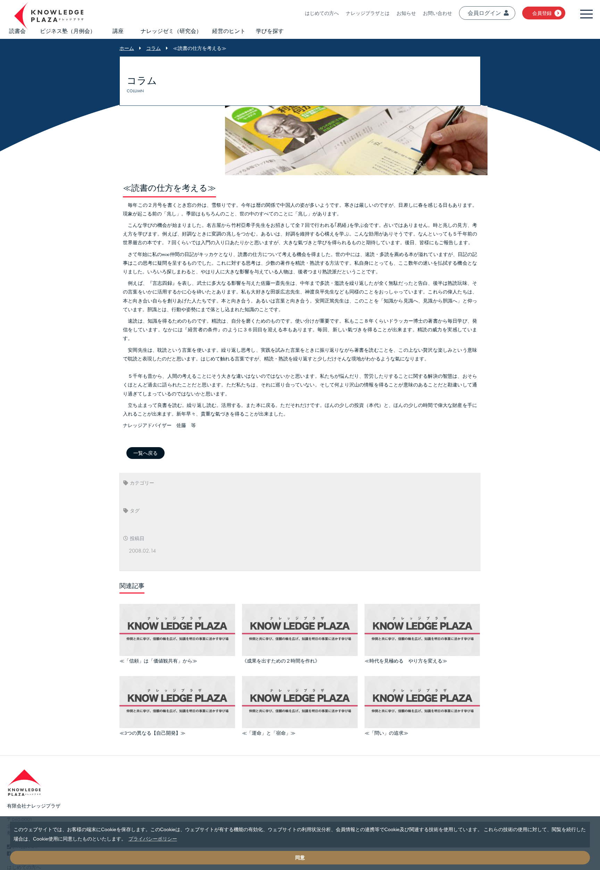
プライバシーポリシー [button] (152, 839)
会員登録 (542, 13)
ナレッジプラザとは (368, 13)
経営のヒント (228, 31)
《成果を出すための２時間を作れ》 (281, 660)
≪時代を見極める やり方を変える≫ (406, 660)
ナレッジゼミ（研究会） (171, 31)
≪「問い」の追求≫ (386, 730)
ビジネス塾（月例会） (67, 31)
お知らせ (406, 13)
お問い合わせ (437, 13)
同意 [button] (300, 857)
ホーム (126, 48)
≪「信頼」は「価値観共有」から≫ (158, 660)
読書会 (17, 31)
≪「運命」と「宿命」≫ (268, 730)
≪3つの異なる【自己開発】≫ (152, 730)
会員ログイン (484, 13)
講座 (118, 31)
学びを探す (270, 31)
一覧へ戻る (145, 453)
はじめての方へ (322, 13)
